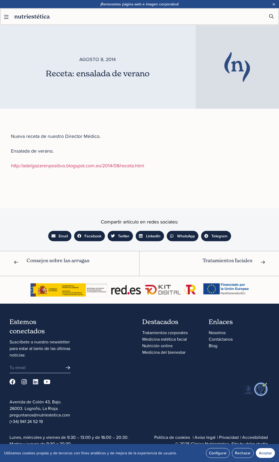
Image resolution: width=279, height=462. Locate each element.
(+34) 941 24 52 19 (26, 421)
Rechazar (243, 453)
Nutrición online (157, 346)
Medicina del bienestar (164, 352)
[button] (59, 236)
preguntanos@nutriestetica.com (40, 415)
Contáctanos (221, 339)
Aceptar (265, 453)
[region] (139, 453)
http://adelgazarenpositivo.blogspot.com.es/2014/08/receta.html (77, 165)
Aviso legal (205, 437)
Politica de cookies (172, 437)
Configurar (218, 453)
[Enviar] (68, 367)
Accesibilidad (255, 437)
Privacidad (229, 437)
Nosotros (217, 333)
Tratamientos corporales (165, 333)
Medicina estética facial (164, 339)
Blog (213, 346)
